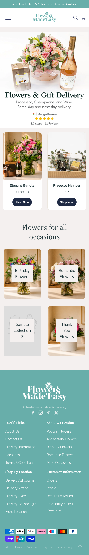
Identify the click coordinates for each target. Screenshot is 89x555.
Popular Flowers (59, 431)
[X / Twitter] (56, 413)
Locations (12, 455)
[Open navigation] (12, 17)
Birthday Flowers (59, 447)
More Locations (16, 511)
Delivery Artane (16, 488)
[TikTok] (48, 413)
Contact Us (13, 439)
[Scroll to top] (79, 545)
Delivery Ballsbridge (20, 504)
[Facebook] (33, 413)
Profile (51, 488)
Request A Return (60, 496)
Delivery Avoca (16, 496)
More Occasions (59, 462)
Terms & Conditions (19, 462)
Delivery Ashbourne (19, 480)
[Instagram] (40, 413)
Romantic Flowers (60, 455)
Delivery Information (20, 447)
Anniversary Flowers (62, 439)
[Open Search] (75, 18)
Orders (52, 480)
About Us (12, 431)
